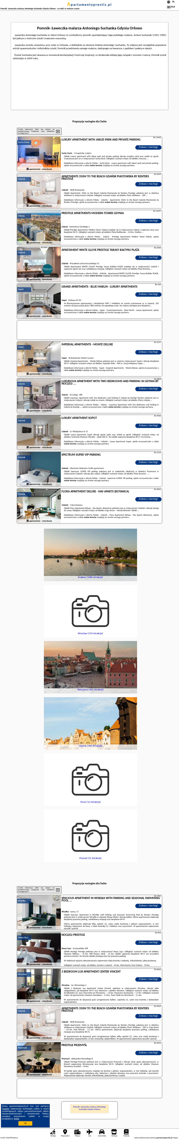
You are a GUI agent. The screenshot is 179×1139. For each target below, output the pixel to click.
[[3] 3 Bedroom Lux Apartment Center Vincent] (39, 986)
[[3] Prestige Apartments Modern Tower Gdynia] (39, 227)
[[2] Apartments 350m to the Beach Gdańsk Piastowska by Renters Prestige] (39, 190)
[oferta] (28, 169)
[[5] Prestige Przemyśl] (39, 1059)
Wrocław (22, 974)
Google (6, 1109)
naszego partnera (127, 166)
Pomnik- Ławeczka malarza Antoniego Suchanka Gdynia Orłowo (89, 1108)
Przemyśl (22, 1048)
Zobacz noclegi (148, 147)
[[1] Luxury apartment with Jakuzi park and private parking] (39, 154)
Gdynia (21, 216)
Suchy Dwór (24, 142)
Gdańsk (21, 179)
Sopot (21, 289)
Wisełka (22, 901)
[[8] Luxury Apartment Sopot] (39, 432)
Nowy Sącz (23, 937)
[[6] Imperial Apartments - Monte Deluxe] (39, 359)
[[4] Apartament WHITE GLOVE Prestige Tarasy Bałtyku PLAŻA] (39, 264)
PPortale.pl (14, 1138)
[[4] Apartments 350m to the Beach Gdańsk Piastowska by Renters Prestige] (39, 1022)
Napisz (175, 1138)
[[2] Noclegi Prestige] (39, 949)
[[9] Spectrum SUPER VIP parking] (39, 469)
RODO (16, 1119)
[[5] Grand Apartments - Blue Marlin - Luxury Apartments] (39, 301)
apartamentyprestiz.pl (89, 5)
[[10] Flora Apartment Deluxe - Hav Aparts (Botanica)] (39, 506)
